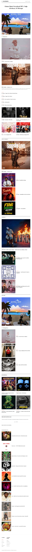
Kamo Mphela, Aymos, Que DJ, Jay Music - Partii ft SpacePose (22, 258)
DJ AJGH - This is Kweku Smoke (7, 105)
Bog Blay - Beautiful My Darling (21, 180)
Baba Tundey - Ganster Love (7, 87)
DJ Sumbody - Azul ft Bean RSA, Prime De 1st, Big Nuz (22, 273)
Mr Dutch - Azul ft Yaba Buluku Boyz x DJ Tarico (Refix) (22, 120)
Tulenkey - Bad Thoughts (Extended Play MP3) (18, 506)
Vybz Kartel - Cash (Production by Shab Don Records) (8, 412)
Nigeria (3, 35)
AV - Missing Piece (4, 36)
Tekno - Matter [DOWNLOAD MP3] (21, 364)
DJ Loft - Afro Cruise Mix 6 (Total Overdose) (9, 99)
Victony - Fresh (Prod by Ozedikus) (7, 61)
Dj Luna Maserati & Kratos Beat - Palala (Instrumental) (19, 435)
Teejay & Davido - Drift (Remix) (21, 393)
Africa (2, 118)
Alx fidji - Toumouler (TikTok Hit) (7, 119)
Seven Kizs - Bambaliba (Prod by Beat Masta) (23, 194)
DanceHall (3, 410)
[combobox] (29, 1)
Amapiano (3, 248)
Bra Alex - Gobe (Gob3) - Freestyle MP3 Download (19, 526)
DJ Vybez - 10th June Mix (5, 102)
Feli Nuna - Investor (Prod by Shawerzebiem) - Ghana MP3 (20, 516)
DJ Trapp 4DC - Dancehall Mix (21, 208)
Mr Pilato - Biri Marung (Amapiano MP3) (22, 134)
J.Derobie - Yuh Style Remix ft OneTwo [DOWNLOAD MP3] (8, 393)
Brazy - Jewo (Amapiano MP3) (6, 134)
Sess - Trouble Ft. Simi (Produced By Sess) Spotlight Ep (19, 486)
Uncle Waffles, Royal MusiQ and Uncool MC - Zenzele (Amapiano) (23, 287)
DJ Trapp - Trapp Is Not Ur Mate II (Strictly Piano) (9, 93)
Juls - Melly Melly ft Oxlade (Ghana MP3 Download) (19, 476)
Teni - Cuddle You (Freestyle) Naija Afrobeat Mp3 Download (20, 496)
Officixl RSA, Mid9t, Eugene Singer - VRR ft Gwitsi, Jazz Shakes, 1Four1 (14, 249)
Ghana (2, 170)
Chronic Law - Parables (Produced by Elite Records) (23, 412)
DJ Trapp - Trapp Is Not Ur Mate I (7, 96)
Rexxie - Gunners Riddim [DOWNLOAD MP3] (23, 350)
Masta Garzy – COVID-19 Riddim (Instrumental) (18, 445)
